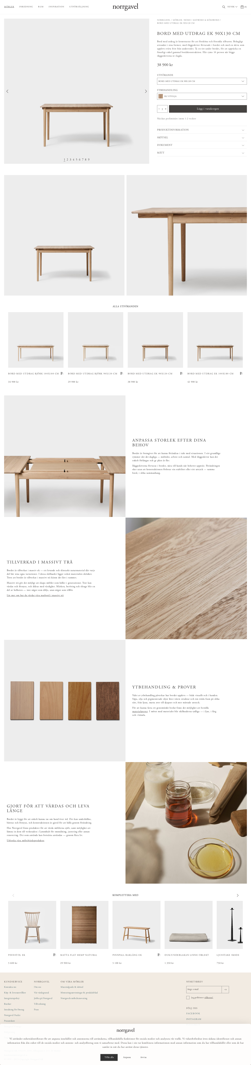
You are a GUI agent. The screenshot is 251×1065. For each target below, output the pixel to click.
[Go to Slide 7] (82, 160)
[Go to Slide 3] (70, 160)
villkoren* (208, 998)
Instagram (193, 1019)
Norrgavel (164, 20)
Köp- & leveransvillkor (15, 993)
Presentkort (9, 1021)
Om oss (37, 987)
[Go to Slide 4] (73, 160)
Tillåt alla (109, 1057)
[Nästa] (237, 895)
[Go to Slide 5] (76, 160)
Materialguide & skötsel (72, 987)
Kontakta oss (10, 987)
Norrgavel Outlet (12, 1015)
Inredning (26, 7)
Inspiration (56, 7)
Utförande (165, 75)
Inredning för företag (14, 1010)
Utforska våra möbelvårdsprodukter (25, 841)
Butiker (7, 1004)
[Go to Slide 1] (64, 160)
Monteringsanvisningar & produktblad (79, 993)
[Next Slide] (146, 91)
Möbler (9, 7)
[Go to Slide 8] (85, 160)
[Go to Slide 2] (67, 160)
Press (36, 1010)
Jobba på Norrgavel (43, 998)
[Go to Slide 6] (79, 160)
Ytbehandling (167, 90)
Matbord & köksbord (206, 20)
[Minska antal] (159, 108)
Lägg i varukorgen (208, 109)
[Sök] (224, 7)
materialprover (140, 711)
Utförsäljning (79, 7)
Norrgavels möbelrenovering (74, 998)
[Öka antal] (166, 108)
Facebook (193, 1014)
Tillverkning (40, 1004)
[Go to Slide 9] (88, 160)
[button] (76, 91)
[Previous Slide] (7, 91)
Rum (41, 7)
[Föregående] (13, 895)
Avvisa (143, 1057)
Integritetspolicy (12, 998)
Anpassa (127, 1057)
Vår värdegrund (41, 993)
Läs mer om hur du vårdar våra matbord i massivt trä (35, 595)
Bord (187, 20)
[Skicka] (225, 989)
